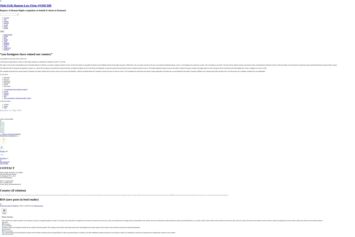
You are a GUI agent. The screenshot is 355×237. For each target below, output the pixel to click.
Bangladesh (28, 195)
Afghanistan (8, 195)
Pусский (6, 18)
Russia (163, 195)
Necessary (7, 224)
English (6, 28)
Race (5, 38)
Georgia (87, 195)
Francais (6, 93)
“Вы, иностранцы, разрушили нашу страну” (18, 98)
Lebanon (116, 195)
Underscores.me (38, 206)
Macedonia (124, 195)
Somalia (171, 195)
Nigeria (134, 195)
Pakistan (139, 195)
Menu (2, 31)
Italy (102, 195)
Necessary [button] (5, 222)
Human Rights (8, 34)
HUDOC (6, 44)
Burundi (58, 195)
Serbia (167, 195)
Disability (6, 43)
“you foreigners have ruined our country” (16, 89)
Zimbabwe (225, 195)
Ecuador (71, 195)
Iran (97, 195)
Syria (5, 108)
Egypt (75, 195)
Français (6, 23)
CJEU (5, 46)
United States (219, 195)
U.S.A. (205, 195)
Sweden (185, 195)
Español (6, 21)
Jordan (105, 195)
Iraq (100, 195)
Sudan (181, 195)
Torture (6, 36)
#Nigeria (2, 195)
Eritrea (78, 195)
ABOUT (6, 49)
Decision (2, 151)
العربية (6, 25)
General (83, 195)
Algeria (18, 195)
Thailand (192, 195)
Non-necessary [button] (6, 229)
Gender (6, 39)
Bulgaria (50, 195)
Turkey (201, 195)
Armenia (23, 195)
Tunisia (197, 195)
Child (5, 41)
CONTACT (7, 48)
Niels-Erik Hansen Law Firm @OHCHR (25, 5)
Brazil (45, 195)
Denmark (66, 195)
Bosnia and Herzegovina (38, 195)
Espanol (6, 94)
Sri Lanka (176, 195)
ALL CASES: (4, 163)
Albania (14, 195)
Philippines (149, 195)
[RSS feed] (0, 204)
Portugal (155, 195)
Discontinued (4, 162)
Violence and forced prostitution (10, 134)
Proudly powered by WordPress (9, 206)
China (62, 195)
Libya (120, 195)
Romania (159, 195)
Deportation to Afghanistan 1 (9, 136)
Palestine (144, 195)
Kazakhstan (110, 195)
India (94, 195)
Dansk (5, 26)
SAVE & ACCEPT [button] (7, 234)
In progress (3, 158)
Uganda (209, 195)
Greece (6, 106)
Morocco (130, 195)
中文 (5, 19)
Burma (54, 195)
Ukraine (213, 195)
